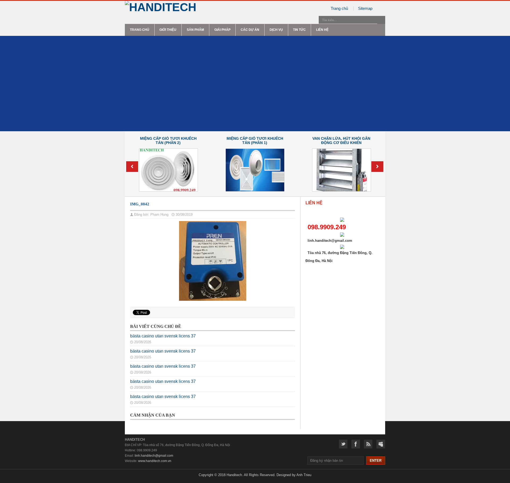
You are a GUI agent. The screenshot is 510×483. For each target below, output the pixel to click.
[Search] (381, 20)
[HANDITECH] (188, 7)
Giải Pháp (222, 30)
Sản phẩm (195, 30)
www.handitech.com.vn (154, 461)
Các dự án (250, 30)
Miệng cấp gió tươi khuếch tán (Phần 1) (255, 140)
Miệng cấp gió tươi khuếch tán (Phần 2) (168, 140)
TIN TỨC (299, 30)
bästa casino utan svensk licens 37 (163, 336)
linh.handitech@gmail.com (154, 455)
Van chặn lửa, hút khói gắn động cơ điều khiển (341, 140)
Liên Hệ (322, 30)
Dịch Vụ (276, 30)
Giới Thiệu (167, 30)
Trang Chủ (139, 30)
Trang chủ (339, 8)
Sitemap (365, 8)
